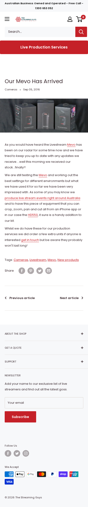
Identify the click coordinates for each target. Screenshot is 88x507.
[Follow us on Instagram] (26, 453)
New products (68, 260)
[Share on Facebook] (22, 270)
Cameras (11, 89)
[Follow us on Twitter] (17, 453)
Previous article (22, 298)
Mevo (71, 144)
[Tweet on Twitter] (39, 270)
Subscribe (20, 416)
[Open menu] (7, 19)
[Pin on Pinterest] (30, 270)
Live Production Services (44, 47)
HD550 (33, 215)
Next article (69, 298)
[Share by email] (48, 270)
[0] (79, 19)
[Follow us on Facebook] (8, 453)
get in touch (30, 240)
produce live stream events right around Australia (42, 198)
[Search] (81, 32)
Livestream (38, 260)
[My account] (70, 19)
